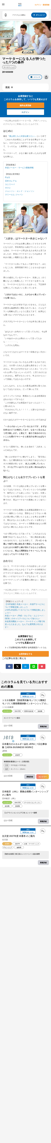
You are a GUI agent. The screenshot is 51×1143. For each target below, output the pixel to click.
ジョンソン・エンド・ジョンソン (19, 191)
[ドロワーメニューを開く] (3, 4)
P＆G (7, 177)
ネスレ (8, 187)
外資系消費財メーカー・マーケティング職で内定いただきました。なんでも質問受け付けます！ (25, 624)
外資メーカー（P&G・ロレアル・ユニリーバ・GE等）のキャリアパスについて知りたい (25, 617)
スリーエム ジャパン (14, 194)
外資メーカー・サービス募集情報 (19, 167)
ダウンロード (40, 15)
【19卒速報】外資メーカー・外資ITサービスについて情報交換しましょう (25, 605)
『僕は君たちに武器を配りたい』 (21, 136)
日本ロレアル (11, 180)
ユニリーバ (10, 184)
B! (25, 666)
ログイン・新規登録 (42, 4)
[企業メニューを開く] (8, 737)
